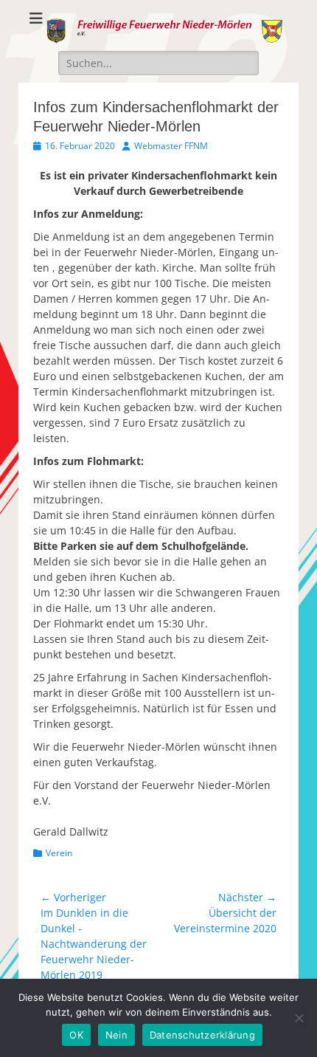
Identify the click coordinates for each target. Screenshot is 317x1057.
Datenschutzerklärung (202, 1035)
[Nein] (298, 1017)
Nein (116, 1035)
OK (76, 1035)
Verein (59, 853)
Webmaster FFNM (171, 146)
